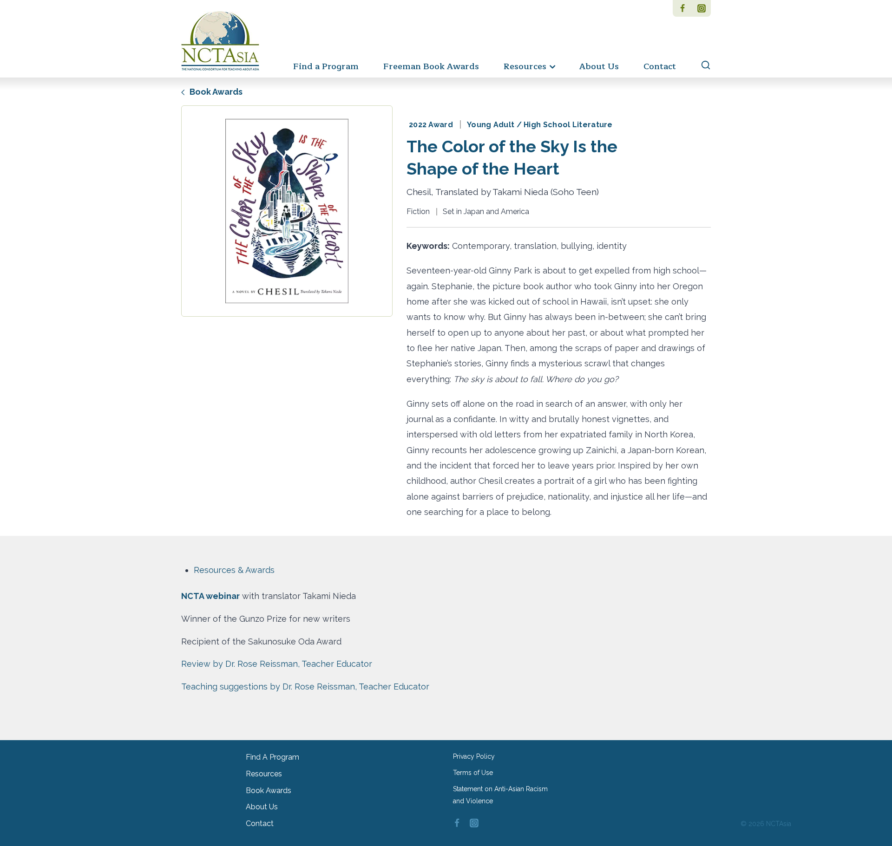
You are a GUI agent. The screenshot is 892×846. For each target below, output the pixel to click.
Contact (659, 66)
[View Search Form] (701, 65)
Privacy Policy (474, 756)
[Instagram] (701, 8)
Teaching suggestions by (305, 686)
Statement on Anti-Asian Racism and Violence (500, 794)
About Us (599, 66)
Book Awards (215, 92)
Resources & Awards (234, 570)
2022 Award (431, 124)
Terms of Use (473, 772)
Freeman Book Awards (431, 66)
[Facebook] (682, 8)
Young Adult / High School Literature (540, 124)
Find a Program (326, 66)
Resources (264, 773)
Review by (276, 664)
